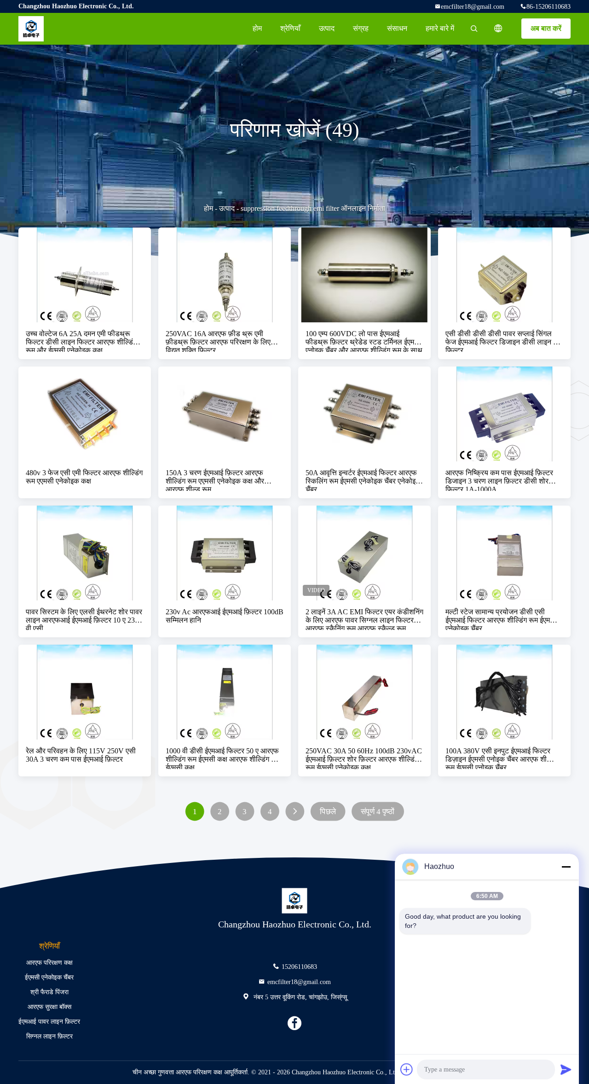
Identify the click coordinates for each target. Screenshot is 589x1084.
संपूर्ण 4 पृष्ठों (377, 811)
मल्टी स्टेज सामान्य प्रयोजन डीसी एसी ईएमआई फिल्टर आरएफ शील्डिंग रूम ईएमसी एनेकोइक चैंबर (501, 619)
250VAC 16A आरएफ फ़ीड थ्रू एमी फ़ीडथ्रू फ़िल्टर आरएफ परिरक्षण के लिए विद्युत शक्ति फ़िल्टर (218, 341)
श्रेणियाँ (290, 28)
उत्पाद (327, 28)
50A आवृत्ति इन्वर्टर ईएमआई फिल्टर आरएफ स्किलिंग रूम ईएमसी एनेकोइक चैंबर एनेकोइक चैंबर (363, 480)
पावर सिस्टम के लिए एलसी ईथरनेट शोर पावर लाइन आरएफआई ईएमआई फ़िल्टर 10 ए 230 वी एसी (84, 619)
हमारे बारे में (440, 28)
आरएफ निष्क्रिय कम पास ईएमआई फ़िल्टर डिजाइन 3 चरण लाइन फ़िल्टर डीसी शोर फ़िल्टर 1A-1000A (499, 480)
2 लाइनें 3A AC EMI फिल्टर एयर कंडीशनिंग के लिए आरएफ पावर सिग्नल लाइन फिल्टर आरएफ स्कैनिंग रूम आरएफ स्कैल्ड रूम (364, 619)
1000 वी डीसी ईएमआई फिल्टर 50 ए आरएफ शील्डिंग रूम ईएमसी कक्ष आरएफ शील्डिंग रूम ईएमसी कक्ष (223, 758)
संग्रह (361, 28)
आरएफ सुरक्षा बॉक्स (49, 1006)
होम (257, 28)
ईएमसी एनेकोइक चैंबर (49, 977)
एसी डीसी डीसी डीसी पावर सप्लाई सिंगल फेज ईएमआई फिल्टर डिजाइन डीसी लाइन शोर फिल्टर (504, 341)
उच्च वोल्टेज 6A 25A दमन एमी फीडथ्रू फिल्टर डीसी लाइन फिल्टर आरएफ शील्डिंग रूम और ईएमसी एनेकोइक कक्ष (81, 341)
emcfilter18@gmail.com (472, 6)
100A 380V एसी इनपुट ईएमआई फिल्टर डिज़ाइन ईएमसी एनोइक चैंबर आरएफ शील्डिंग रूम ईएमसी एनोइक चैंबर (502, 758)
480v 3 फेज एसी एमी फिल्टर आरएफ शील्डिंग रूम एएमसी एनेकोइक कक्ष (84, 477)
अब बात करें (546, 28)
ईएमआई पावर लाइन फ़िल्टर (49, 1021)
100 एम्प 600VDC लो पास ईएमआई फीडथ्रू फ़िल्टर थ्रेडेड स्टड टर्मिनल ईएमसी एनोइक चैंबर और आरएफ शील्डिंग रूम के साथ (364, 341)
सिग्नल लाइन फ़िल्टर (49, 1036)
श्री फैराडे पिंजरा (49, 992)
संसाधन (397, 28)
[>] (294, 811)
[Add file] (406, 1069)
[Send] (566, 1069)
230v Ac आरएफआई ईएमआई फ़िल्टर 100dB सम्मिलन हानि (224, 616)
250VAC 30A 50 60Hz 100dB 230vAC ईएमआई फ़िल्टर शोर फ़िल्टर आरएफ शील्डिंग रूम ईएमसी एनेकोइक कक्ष (364, 758)
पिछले (328, 811)
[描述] (498, 28)
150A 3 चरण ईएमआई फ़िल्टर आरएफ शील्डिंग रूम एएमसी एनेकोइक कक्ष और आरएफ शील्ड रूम (215, 480)
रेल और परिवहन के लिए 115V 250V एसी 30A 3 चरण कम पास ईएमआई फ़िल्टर (81, 755)
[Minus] (566, 866)
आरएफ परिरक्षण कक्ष (49, 962)
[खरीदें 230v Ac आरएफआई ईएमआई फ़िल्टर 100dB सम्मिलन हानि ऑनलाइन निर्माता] (224, 553)
